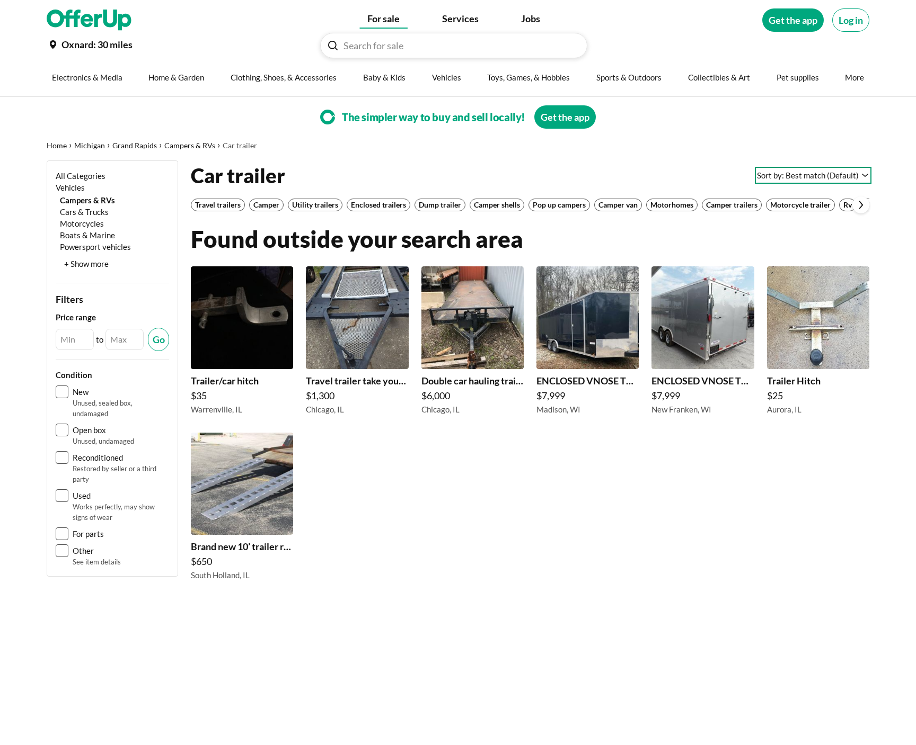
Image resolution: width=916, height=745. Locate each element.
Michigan (89, 145)
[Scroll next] (860, 204)
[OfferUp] (89, 20)
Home (57, 145)
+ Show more (86, 263)
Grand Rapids (134, 145)
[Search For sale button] (332, 45)
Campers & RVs (189, 145)
